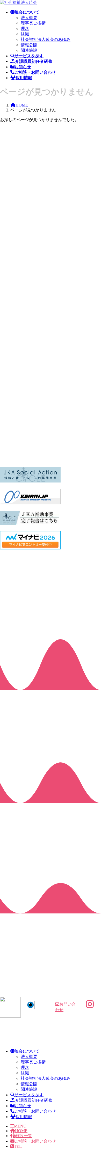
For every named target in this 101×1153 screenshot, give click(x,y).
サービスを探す (29, 1095)
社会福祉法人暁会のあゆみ (45, 39)
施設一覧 (24, 1135)
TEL (18, 1146)
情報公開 (29, 45)
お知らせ (23, 1106)
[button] (51, 988)
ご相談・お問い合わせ (35, 1111)
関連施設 (29, 50)
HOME (21, 1131)
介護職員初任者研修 (33, 1100)
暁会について (27, 1051)
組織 (25, 34)
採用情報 (24, 1116)
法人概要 (29, 17)
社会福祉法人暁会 (51, 1039)
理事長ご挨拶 (33, 23)
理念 (25, 28)
